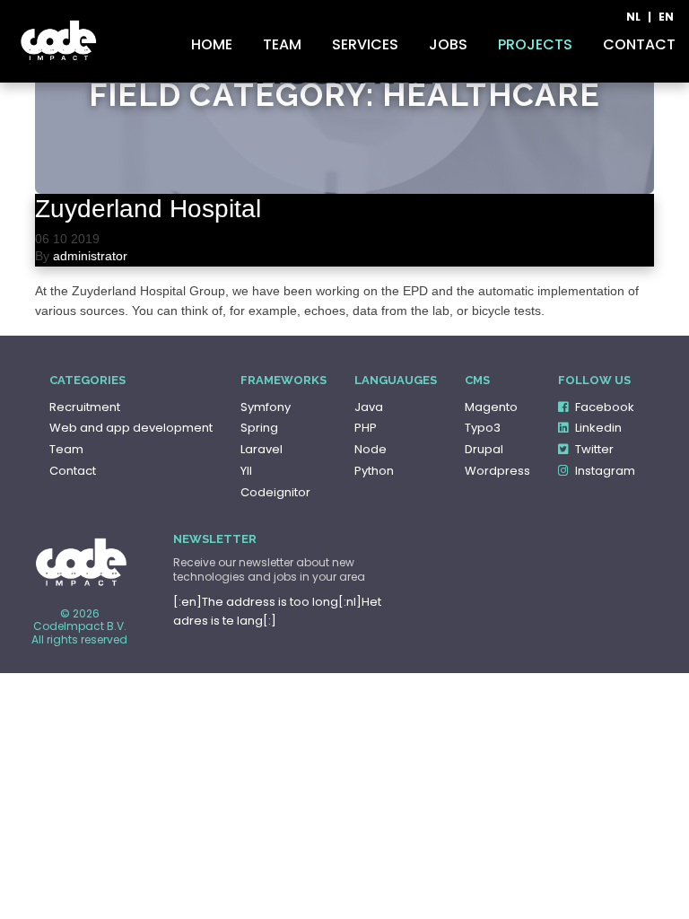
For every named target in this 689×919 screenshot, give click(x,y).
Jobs (448, 45)
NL (633, 17)
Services (365, 45)
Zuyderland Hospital (148, 209)
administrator (90, 256)
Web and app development (131, 427)
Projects (535, 45)
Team (282, 45)
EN (666, 17)
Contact (639, 45)
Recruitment (84, 407)
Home (211, 45)
